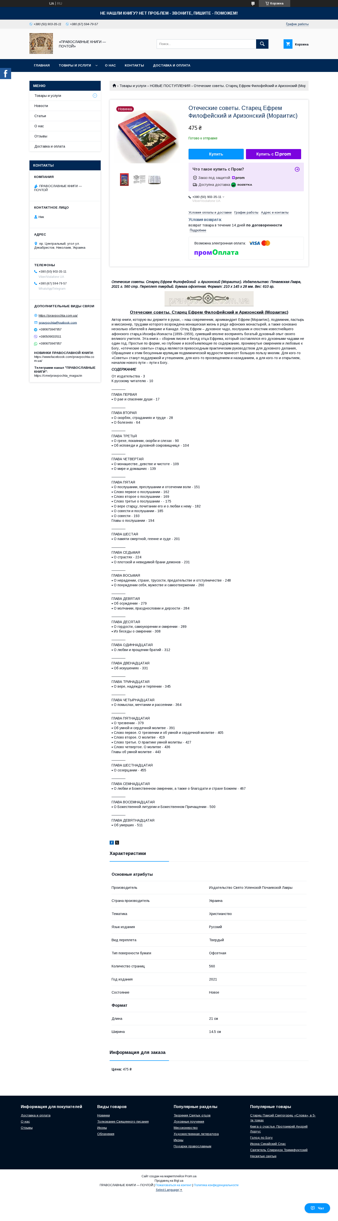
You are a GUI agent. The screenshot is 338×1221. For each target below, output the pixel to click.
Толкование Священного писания (123, 1121)
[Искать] (262, 44)
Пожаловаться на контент (173, 1185)
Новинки (103, 1115)
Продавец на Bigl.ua (169, 1180)
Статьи (40, 116)
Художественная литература (196, 1134)
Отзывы (40, 136)
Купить (216, 154)
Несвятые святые (263, 1156)
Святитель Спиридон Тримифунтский (279, 1150)
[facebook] (112, 843)
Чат (321, 1208)
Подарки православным (192, 1146)
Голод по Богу (261, 1137)
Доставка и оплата (171, 65)
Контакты (134, 65)
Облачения (105, 1134)
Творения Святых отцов (192, 1115)
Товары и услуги (75, 65)
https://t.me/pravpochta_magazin (58, 375)
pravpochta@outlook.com (58, 322)
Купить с (265, 154)
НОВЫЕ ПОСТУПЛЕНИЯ (170, 86)
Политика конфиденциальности (216, 1185)
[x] (117, 843)
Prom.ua (190, 1176)
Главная (42, 65)
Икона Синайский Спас (268, 1144)
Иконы (102, 1128)
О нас (110, 65)
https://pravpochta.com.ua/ (58, 315)
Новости (41, 106)
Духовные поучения (189, 1121)
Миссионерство (186, 1128)
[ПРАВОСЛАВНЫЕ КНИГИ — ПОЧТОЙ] (41, 53)
